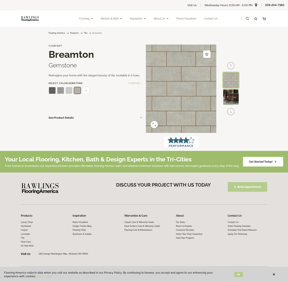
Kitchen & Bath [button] (109, 18)
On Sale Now (27, 245)
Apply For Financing (237, 234)
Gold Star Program (185, 238)
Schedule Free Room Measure (242, 230)
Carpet (24, 230)
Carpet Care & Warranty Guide (139, 222)
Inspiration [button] (136, 18)
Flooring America (57, 33)
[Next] (230, 111)
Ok (238, 274)
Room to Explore (184, 226)
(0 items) (264, 18)
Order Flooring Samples (239, 226)
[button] (247, 19)
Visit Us (192, 5)
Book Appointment (249, 186)
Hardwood (26, 226)
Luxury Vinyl (27, 222)
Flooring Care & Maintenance (138, 230)
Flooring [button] (84, 18)
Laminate (25, 234)
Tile (85, 33)
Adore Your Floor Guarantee (189, 234)
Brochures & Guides (82, 234)
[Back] (230, 65)
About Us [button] (159, 18)
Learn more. (44, 276)
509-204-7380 (274, 5)
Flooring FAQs (79, 230)
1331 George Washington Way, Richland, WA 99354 (63, 254)
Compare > (135, 83)
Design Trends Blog (82, 226)
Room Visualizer (186, 18)
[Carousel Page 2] (230, 97)
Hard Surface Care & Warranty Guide (142, 226)
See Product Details (61, 117)
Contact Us (211, 18)
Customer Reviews (185, 230)
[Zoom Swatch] (154, 124)
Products (74, 33)
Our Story (180, 222)
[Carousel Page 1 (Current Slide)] (230, 80)
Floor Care (26, 242)
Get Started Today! (261, 161)
